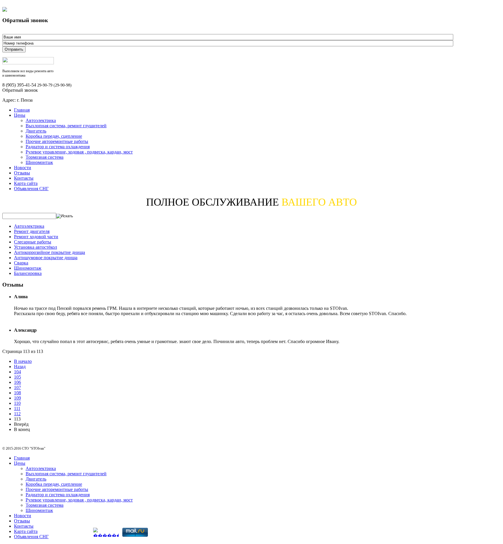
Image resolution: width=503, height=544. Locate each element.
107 (17, 387)
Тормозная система (44, 157)
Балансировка (28, 273)
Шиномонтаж (39, 162)
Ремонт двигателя (31, 231)
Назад (20, 366)
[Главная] (28, 62)
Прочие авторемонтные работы (57, 141)
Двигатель (36, 130)
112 (17, 413)
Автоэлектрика (41, 120)
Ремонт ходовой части (36, 236)
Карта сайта (26, 183)
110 (17, 403)
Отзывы (22, 172)
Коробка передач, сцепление (54, 136)
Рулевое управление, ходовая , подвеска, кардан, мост (79, 151)
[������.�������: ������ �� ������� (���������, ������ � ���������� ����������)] (106, 532)
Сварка (21, 262)
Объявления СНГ (31, 188)
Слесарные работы (32, 241)
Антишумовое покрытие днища (45, 257)
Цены (19, 115)
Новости (22, 167)
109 (17, 397)
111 (17, 408)
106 (17, 382)
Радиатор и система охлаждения (58, 146)
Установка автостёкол (35, 247)
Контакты (23, 178)
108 (17, 392)
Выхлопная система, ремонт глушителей (66, 125)
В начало (23, 361)
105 (17, 377)
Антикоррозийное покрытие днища (49, 252)
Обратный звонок (20, 90)
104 (17, 371)
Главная (22, 109)
